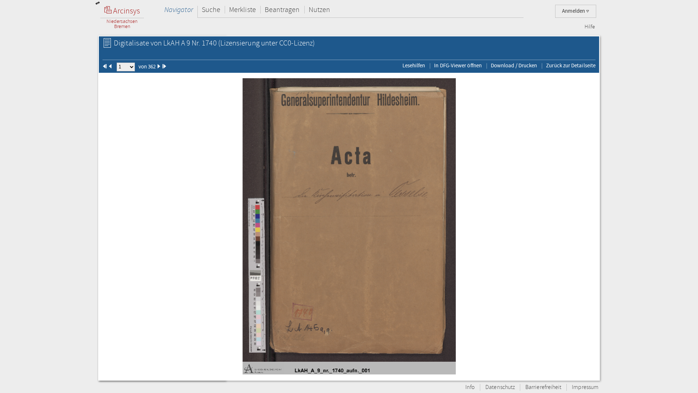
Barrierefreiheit (543, 387)
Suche (211, 9)
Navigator (178, 9)
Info (470, 387)
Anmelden (574, 11)
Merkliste (242, 9)
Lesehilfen (413, 65)
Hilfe (590, 27)
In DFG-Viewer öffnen (458, 65)
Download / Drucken (514, 65)
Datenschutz (500, 387)
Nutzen (319, 9)
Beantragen (282, 9)
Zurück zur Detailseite (570, 65)
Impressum (585, 387)
